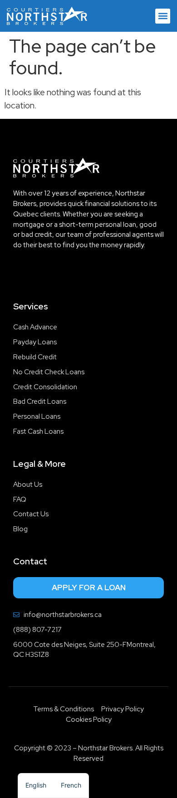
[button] (162, 16)
